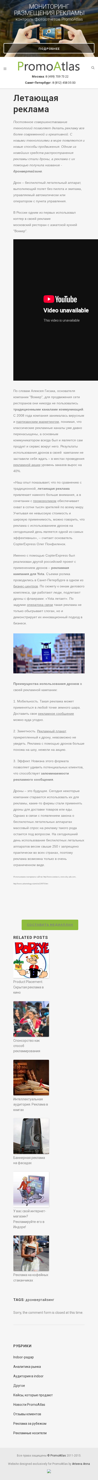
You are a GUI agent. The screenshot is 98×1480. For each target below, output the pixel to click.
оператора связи (40, 605)
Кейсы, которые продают (33, 1395)
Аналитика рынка (27, 1367)
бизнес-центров (25, 586)
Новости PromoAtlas (29, 1404)
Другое (19, 1386)
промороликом (44, 501)
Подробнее (49, 49)
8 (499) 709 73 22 (50, 76)
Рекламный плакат (51, 731)
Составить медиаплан (50, 925)
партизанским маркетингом (37, 422)
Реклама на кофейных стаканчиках (30, 1277)
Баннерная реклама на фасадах (29, 1160)
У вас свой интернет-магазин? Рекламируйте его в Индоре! (29, 1219)
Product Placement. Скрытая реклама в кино (28, 987)
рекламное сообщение (56, 713)
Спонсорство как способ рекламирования (26, 1046)
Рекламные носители (30, 1433)
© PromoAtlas (56, 1455)
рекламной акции (26, 465)
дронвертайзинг (39, 1300)
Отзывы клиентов (27, 1414)
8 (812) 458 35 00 (50, 82)
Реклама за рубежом (29, 1423)
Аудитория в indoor (28, 1376)
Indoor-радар (23, 1357)
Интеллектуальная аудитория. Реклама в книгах (30, 1104)
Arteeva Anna (81, 1464)
